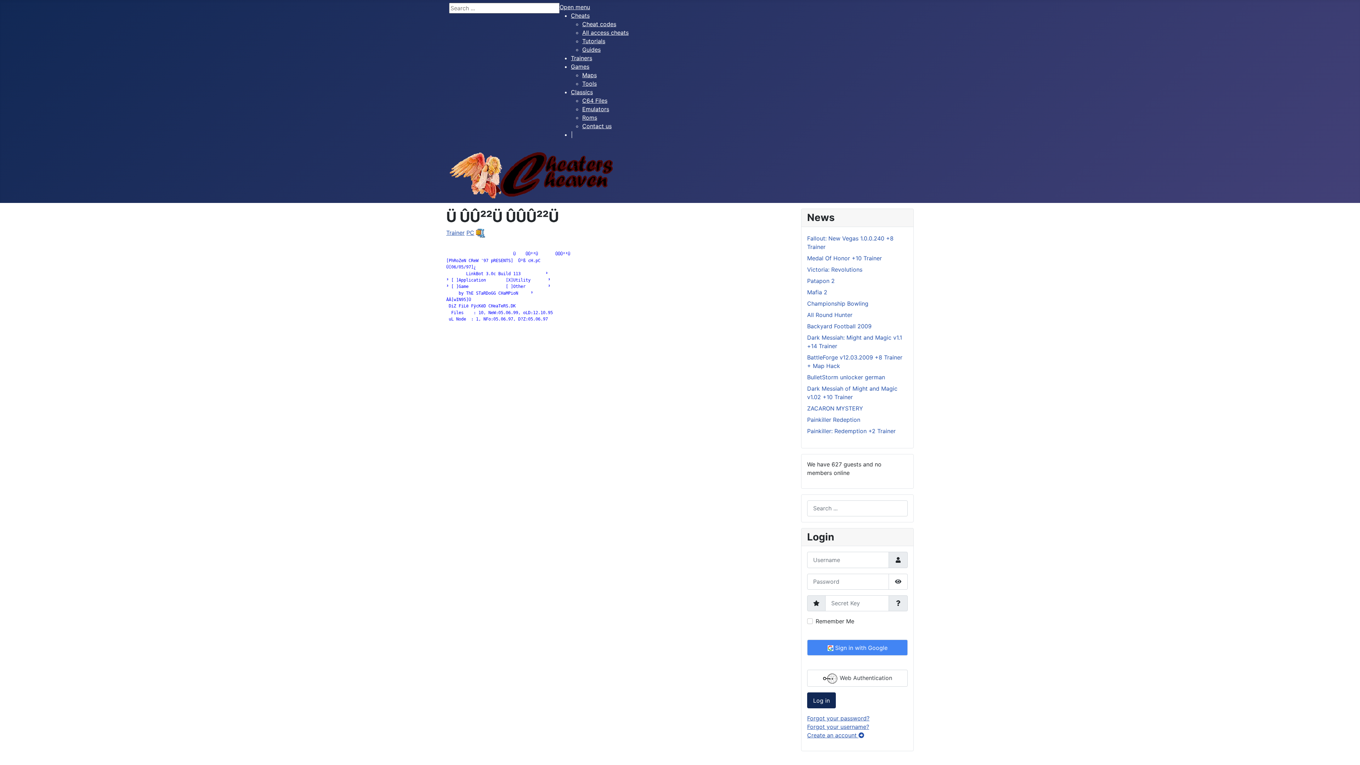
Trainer (455, 232)
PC (470, 232)
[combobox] (857, 508)
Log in (821, 700)
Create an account (832, 735)
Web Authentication (865, 677)
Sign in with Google (860, 647)
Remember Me (835, 621)
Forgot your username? (838, 726)
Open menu (575, 7)
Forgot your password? (838, 718)
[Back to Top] (1347, 751)
